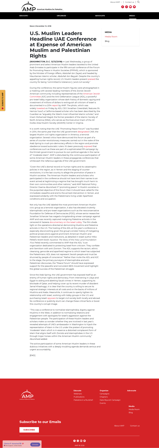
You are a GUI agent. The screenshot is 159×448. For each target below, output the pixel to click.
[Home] (41, 6)
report (55, 105)
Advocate (100, 16)
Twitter (134, 7)
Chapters (104, 397)
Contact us (129, 2)
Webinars (78, 394)
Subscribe (29, 430)
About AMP (115, 2)
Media (132, 16)
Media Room (111, 36)
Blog (107, 41)
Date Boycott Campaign (110, 400)
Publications (79, 397)
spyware (51, 298)
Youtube (130, 7)
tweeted (41, 108)
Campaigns (104, 394)
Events (103, 403)
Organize (61, 16)
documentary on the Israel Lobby (66, 222)
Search (138, 2)
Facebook (123, 7)
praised (91, 79)
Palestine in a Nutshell (83, 400)
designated (83, 132)
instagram (126, 7)
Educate (23, 16)
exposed (88, 146)
